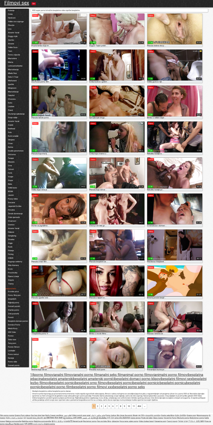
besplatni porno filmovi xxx (92, 387)
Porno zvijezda (14, 55)
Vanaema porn (160, 421)
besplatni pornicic (146, 383)
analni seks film (111, 375)
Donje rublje (12, 117)
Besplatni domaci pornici (18, 321)
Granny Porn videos (22, 415)
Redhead (11, 129)
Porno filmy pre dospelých (14, 297)
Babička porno (27, 421)
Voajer (10, 177)
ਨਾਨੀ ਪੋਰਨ (111, 418)
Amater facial (13, 33)
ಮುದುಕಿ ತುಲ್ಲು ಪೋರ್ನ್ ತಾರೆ (37, 418)
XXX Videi (12, 332)
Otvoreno (12, 99)
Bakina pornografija (13, 421)
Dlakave (11, 232)
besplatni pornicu (173, 383)
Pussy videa (13, 199)
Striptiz (11, 280)
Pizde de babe (147, 418)
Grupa (10, 180)
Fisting (10, 254)
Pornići (11, 317)
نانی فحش (86, 418)
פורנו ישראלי (183, 421)
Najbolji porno (13, 303)
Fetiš (10, 173)
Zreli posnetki (13, 314)
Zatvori (11, 169)
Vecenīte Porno (170, 418)
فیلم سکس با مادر (98, 415)
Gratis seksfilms (167, 415)
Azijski (10, 125)
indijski (10, 258)
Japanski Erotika (14, 206)
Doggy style (13, 36)
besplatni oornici (62, 383)
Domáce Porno (14, 325)
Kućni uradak (13, 136)
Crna (10, 165)
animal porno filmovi (138, 375)
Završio (11, 40)
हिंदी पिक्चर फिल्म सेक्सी (54, 418)
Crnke (10, 14)
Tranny (11, 284)
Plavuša (11, 25)
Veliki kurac (12, 188)
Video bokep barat (146, 421)
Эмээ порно (158, 418)
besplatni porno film (56, 387)
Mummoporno (202, 415)
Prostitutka (12, 273)
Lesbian (11, 106)
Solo (10, 132)
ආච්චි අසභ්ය (38, 424)
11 (134, 406)
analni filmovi (64, 375)
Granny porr (191, 415)
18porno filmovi (42, 375)
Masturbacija (13, 69)
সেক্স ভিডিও (141, 415)
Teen (10, 51)
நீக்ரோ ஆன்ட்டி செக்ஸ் (14, 418)
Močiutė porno (183, 418)
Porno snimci (13, 354)
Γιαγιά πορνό (172, 421)
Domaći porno (13, 365)
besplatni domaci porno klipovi (137, 379)
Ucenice (11, 225)
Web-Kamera (13, 265)
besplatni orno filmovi (91, 383)
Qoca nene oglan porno (128, 421)
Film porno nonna (7, 415)
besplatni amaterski (58, 379)
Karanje (11, 358)
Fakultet (11, 95)
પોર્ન (24, 418)
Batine (10, 147)
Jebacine (115, 421)
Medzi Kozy (12, 328)
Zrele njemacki (14, 217)
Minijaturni (12, 88)
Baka (10, 184)
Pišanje (11, 250)
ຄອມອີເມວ (9, 424)
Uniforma (12, 154)
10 (129, 406)
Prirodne (11, 210)
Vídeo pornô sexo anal (81, 415)
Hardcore (12, 18)
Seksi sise (12, 339)
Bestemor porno (90, 421)
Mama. (10, 62)
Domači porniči (14, 306)
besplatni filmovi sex (176, 379)
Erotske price (13, 291)
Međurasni (12, 81)
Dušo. (10, 103)
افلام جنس (67, 415)
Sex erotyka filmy (104, 421)
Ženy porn (12, 343)
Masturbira (12, 58)
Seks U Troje (13, 77)
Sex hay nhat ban (38, 415)
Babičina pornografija (42, 421)
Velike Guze (13, 47)
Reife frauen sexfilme (54, 415)
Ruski (10, 247)
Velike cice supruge (16, 21)
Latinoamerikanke (15, 66)
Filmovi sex (16, 3)
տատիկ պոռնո (153, 415)
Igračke (11, 84)
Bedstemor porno (197, 418)
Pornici (11, 336)
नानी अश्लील (28, 424)
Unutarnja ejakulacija (16, 114)
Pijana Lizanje (13, 276)
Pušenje (11, 10)
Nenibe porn (19, 424)
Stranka (11, 239)
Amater (11, 44)
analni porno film (87, 375)
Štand (10, 110)
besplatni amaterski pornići (93, 379)
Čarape (11, 158)
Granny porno (49, 424)
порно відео (135, 418)
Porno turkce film (113, 415)
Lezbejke (11, 351)
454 (139, 406)
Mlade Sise (12, 73)
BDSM (10, 191)
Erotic (10, 269)
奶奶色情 (126, 418)
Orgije (10, 243)
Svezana (11, 202)
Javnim (11, 195)
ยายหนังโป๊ (68, 421)
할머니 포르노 (57, 421)
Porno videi (12, 362)
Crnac (10, 143)
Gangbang (12, 236)
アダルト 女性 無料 (196, 421)
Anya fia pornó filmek (129, 415)
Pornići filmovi (13, 347)
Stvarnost (12, 221)
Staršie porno (13, 310)
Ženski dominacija (15, 213)
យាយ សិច (119, 418)
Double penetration (16, 151)
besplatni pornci (120, 383)
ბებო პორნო (180, 415)
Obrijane (11, 140)
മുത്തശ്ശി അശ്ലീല (99, 418)
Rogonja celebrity (15, 262)
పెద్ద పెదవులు (68, 418)
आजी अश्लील (77, 418)
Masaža (11, 162)
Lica (9, 29)
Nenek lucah (78, 421)
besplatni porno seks (129, 387)
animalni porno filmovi (171, 375)
